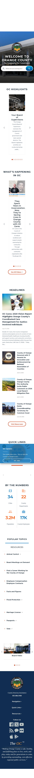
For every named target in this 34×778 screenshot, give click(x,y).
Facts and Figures (14, 591)
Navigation (16, 701)
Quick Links (16, 707)
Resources (16, 714)
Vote (9, 629)
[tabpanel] (17, 594)
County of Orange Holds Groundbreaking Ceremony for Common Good (24, 408)
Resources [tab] (17, 547)
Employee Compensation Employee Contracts (17, 582)
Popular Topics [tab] (17, 539)
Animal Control (13, 554)
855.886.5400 (17, 695)
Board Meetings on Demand (18, 562)
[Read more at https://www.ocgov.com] (17, 683)
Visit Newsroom (17, 424)
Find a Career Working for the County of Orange (17, 572)
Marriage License (14, 612)
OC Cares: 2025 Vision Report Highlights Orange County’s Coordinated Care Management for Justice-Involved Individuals (17, 319)
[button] (4, 127)
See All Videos (16, 272)
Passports (11, 620)
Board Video (17, 656)
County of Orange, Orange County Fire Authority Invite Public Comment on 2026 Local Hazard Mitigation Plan (24, 386)
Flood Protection (14, 600)
